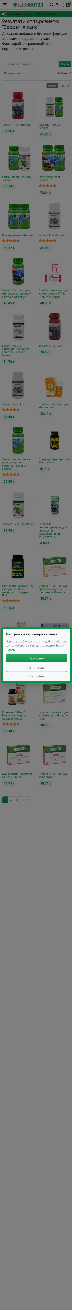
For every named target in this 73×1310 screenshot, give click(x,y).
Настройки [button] (36, 676)
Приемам (36, 658)
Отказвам (36, 667)
